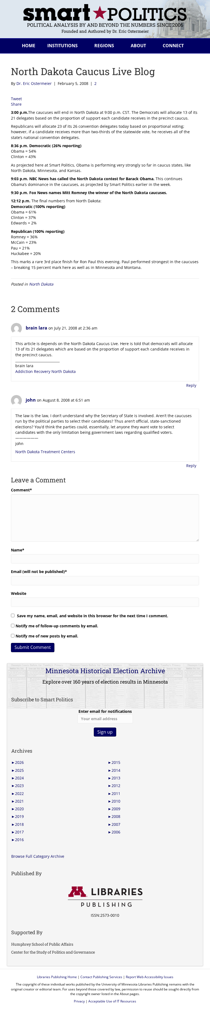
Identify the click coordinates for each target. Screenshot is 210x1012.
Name (17, 550)
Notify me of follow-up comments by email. (57, 625)
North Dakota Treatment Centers (45, 451)
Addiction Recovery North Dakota (45, 371)
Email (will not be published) (39, 571)
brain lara (36, 328)
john (31, 400)
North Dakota (41, 284)
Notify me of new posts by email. (47, 636)
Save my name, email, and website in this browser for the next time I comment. (92, 615)
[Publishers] (105, 896)
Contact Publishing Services (101, 977)
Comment (21, 489)
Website (18, 593)
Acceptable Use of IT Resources (112, 1001)
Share (16, 104)
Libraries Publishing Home (57, 977)
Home (28, 46)
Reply (191, 385)
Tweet (16, 98)
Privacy (79, 1001)
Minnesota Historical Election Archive (105, 670)
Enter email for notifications (105, 711)
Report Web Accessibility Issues (149, 977)
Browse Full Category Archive (37, 856)
